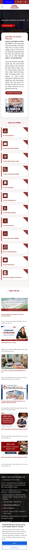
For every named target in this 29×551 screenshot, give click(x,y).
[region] (14, 536)
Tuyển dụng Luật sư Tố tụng (8, 342)
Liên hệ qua (7, 2)
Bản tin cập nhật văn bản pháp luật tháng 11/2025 (14, 457)
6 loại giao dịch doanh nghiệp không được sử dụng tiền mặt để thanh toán (13, 401)
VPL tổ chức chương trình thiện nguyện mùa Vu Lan (13, 371)
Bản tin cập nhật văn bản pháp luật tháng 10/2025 (14, 429)
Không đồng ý (14, 547)
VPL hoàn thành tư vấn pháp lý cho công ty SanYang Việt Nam (12, 315)
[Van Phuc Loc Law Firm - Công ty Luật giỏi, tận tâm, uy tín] (14, 7)
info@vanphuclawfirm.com (12, 505)
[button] (2, 7)
